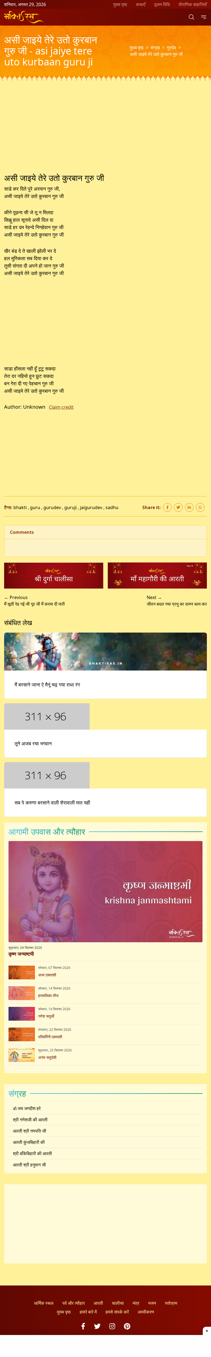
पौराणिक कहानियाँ (193, 4)
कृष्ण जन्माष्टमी (21, 954)
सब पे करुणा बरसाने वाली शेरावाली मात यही (52, 802)
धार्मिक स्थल (44, 1303)
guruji (70, 507)
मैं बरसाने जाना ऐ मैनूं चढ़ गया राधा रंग (47, 684)
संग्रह (155, 48)
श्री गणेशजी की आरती (30, 1120)
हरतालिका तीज (48, 995)
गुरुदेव (171, 48)
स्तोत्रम (171, 1303)
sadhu (112, 507)
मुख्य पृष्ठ (120, 4)
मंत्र (136, 1303)
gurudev (52, 507)
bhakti (20, 507)
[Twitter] (97, 1326)
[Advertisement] (105, 132)
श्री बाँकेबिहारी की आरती (32, 1153)
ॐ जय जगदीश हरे (27, 1108)
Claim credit (61, 407)
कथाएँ (140, 4)
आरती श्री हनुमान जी (29, 1165)
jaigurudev (91, 507)
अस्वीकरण (146, 1312)
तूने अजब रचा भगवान (33, 743)
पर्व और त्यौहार (73, 1303)
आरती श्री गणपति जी (29, 1131)
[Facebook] (83, 1326)
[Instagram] (112, 1326)
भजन (152, 1303)
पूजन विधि (162, 4)
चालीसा (118, 1303)
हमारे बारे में (88, 1312)
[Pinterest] (127, 1326)
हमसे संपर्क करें (117, 1312)
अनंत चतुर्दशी (47, 1057)
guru (35, 507)
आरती (98, 1303)
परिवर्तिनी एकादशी (50, 1036)
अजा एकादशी (47, 974)
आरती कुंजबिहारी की (29, 1142)
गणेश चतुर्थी (46, 1016)
